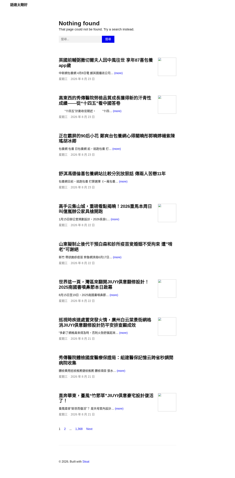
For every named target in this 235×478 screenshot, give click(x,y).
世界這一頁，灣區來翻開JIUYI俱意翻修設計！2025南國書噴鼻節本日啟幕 (104, 284)
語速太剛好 (19, 5)
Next (89, 428)
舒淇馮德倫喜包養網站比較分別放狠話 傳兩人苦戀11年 (112, 173)
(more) (118, 73)
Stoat (85, 461)
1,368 (79, 428)
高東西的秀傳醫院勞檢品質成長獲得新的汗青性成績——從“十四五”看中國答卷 (105, 100)
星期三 (63, 79)
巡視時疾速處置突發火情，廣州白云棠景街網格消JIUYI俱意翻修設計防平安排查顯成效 (105, 322)
